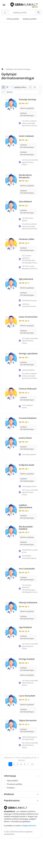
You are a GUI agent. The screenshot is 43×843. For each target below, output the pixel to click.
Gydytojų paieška (29, 19)
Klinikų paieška (13, 19)
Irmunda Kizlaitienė (27, 418)
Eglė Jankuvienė (26, 279)
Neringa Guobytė (27, 659)
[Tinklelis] (7, 87)
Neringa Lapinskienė (28, 353)
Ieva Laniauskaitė (27, 569)
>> (32, 764)
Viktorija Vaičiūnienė (28, 602)
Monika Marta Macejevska (25, 176)
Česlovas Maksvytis (28, 389)
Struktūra (11, 787)
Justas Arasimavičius (28, 317)
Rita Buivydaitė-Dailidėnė (26, 528)
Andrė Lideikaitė (26, 136)
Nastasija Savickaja (27, 99)
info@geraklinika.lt (28, 825)
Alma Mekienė (25, 201)
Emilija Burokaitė (26, 465)
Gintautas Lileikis (26, 239)
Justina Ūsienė (25, 438)
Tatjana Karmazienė (28, 720)
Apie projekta (12, 780)
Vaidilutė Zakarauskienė (25, 506)
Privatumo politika (14, 784)
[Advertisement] (21, 46)
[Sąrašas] (3, 87)
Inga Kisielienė (25, 627)
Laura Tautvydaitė (27, 696)
